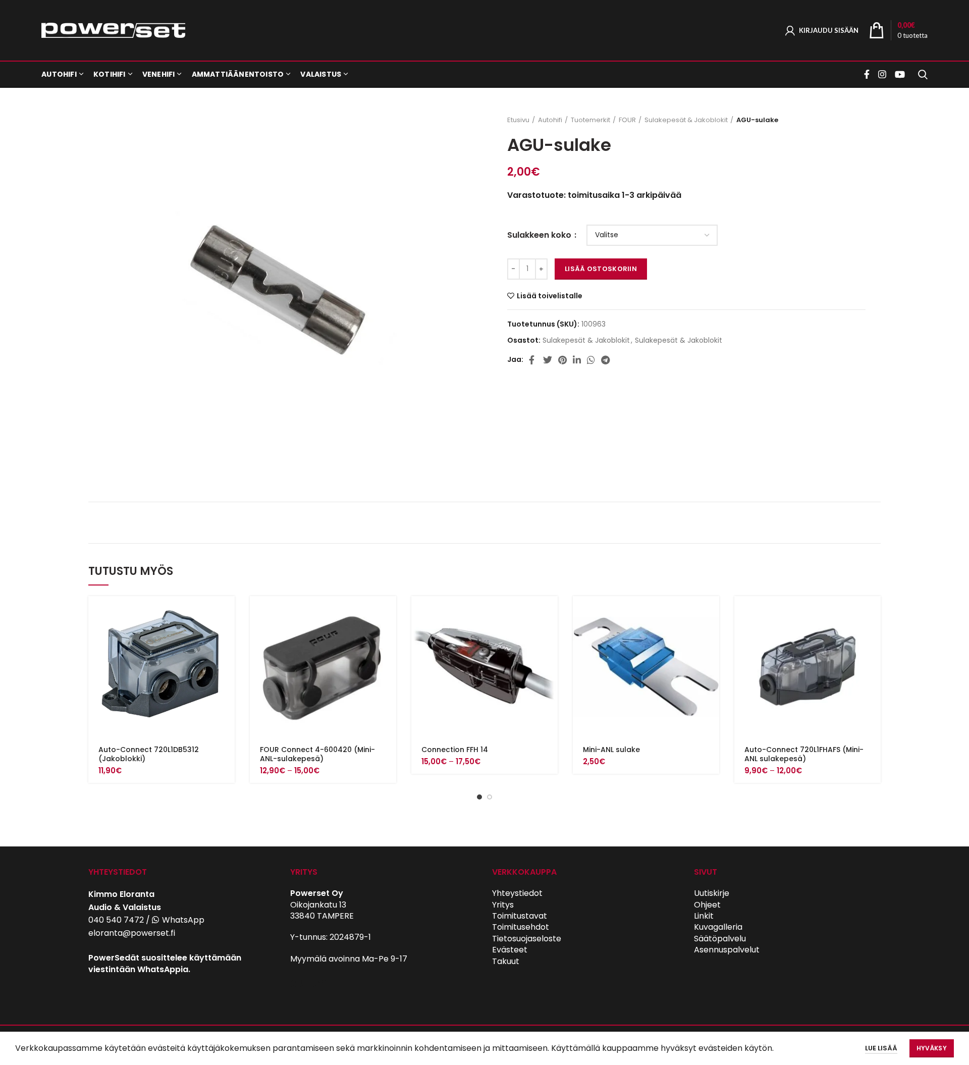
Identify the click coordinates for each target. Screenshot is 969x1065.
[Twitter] (547, 359)
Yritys (503, 905)
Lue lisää (881, 1048)
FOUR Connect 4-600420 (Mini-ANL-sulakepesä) (317, 754)
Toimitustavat (519, 916)
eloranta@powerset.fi (131, 933)
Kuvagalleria (718, 927)
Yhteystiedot (517, 893)
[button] (227, 612)
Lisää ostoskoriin (601, 269)
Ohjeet (707, 905)
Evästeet (509, 949)
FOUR (627, 120)
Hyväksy (932, 1048)
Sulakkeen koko (540, 235)
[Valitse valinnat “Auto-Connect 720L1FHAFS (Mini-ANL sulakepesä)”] (873, 612)
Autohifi (550, 120)
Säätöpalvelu (720, 938)
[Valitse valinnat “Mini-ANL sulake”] (711, 612)
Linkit (704, 916)
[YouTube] (900, 74)
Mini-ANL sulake (611, 749)
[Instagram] (882, 74)
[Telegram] (605, 359)
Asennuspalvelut (727, 949)
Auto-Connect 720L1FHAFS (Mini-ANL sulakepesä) (804, 754)
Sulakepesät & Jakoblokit (686, 120)
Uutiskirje (711, 893)
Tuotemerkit (590, 120)
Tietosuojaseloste (526, 938)
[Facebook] (868, 74)
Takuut (505, 961)
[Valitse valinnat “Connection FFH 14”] (550, 612)
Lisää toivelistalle (549, 295)
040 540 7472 (116, 920)
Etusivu (518, 120)
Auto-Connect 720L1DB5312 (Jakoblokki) (148, 754)
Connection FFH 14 (454, 749)
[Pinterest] (562, 359)
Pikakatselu (227, 635)
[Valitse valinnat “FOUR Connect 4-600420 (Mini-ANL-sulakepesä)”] (388, 612)
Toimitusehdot (520, 927)
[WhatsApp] (591, 359)
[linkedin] (577, 359)
